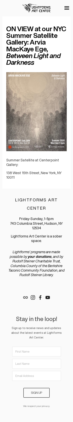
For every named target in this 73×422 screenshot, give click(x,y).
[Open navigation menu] (67, 8)
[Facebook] (40, 297)
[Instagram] (33, 297)
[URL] (25, 297)
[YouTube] (47, 297)
